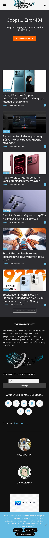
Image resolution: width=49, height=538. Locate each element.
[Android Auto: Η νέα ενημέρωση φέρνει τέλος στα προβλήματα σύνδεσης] (24, 122)
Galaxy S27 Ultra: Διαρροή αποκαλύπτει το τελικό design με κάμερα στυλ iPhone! (23, 98)
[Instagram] (24, 403)
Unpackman (24, 482)
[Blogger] (8, 403)
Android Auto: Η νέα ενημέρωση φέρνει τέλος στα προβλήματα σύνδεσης (22, 139)
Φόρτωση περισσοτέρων (23, 310)
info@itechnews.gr (20, 423)
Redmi (6, 290)
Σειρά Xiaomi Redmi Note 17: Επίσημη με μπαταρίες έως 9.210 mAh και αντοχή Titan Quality (23, 298)
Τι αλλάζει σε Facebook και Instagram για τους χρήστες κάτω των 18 (23, 257)
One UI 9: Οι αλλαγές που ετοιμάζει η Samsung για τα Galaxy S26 (24, 217)
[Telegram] (31, 403)
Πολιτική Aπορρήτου (25, 534)
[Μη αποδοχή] (45, 525)
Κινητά (6, 173)
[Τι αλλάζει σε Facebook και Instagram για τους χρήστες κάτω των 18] (24, 239)
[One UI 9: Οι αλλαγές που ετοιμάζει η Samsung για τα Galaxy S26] (24, 201)
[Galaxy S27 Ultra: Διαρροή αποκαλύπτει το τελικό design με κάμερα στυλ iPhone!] (24, 81)
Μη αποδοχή (31, 530)
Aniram (5, 105)
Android (6, 131)
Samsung (7, 90)
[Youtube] (28, 411)
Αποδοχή (18, 530)
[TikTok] (39, 403)
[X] (20, 411)
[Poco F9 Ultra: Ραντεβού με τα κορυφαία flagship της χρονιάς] (24, 163)
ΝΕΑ (5, 249)
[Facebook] (16, 403)
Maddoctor (24, 454)
